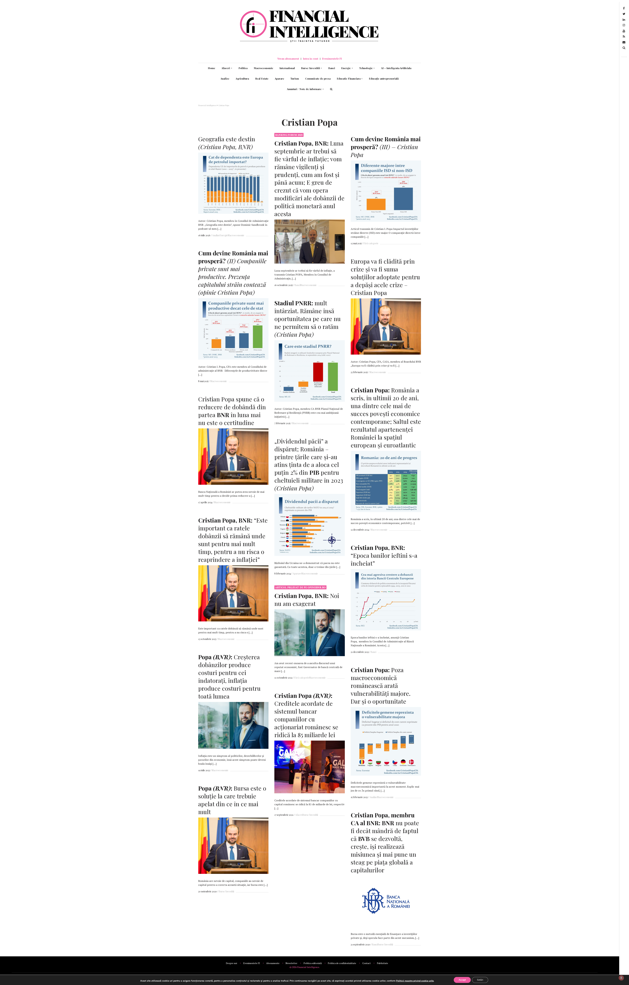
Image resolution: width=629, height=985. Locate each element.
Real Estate (261, 78)
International (287, 68)
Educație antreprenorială (384, 78)
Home (211, 68)
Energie (347, 68)
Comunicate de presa (318, 78)
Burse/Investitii (311, 68)
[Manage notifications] (621, 977)
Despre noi (231, 963)
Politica (243, 68)
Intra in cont (310, 58)
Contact (366, 963)
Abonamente (272, 963)
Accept (462, 979)
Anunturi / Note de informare (305, 89)
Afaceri (226, 68)
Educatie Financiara (350, 78)
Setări (480, 979)
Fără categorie (370, 243)
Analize (224, 78)
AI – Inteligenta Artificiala (396, 68)
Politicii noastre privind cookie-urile (415, 980)
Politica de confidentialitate (342, 963)
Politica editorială (313, 963)
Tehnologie (367, 68)
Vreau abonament (288, 58)
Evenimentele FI (332, 58)
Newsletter (291, 963)
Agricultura (242, 78)
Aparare (279, 78)
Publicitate (382, 963)
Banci (331, 68)
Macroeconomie (263, 68)
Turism (294, 78)
